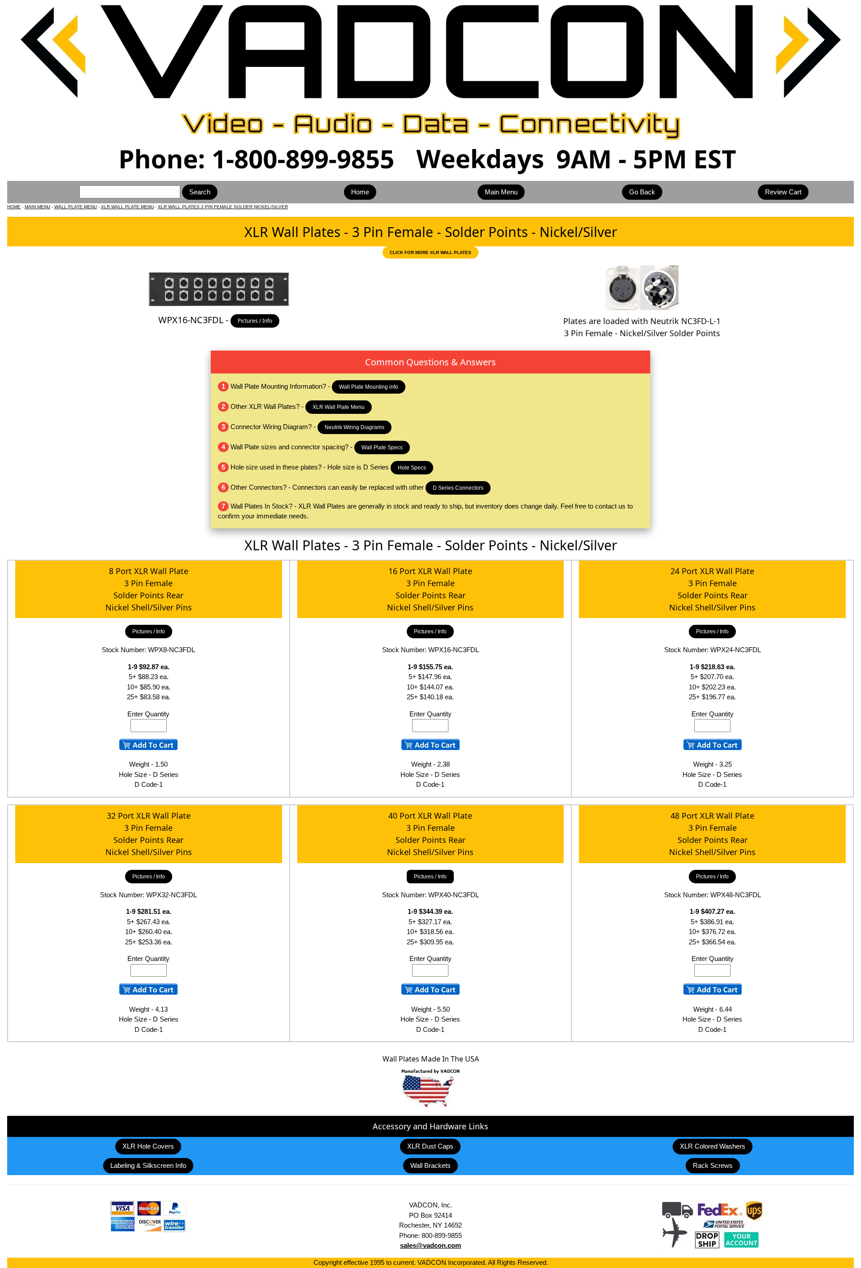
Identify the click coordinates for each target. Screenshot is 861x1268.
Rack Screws (713, 1165)
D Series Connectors (458, 488)
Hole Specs (412, 468)
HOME (14, 206)
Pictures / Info (255, 321)
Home (360, 192)
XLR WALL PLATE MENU (127, 206)
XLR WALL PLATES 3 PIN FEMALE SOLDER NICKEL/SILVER (223, 206)
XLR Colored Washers (712, 1146)
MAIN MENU (37, 206)
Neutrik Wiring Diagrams (354, 427)
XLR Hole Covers (148, 1146)
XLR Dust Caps (430, 1146)
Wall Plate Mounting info (368, 387)
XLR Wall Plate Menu (339, 407)
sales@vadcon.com (430, 1245)
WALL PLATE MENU (75, 206)
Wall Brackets (430, 1165)
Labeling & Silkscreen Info (148, 1165)
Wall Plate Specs (382, 447)
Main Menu (501, 192)
